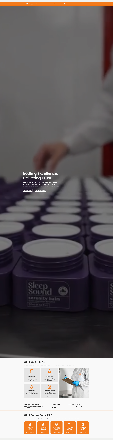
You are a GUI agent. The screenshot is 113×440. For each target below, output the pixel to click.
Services (43, 3)
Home (37, 3)
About (50, 3)
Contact (63, 3)
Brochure (56, 3)
